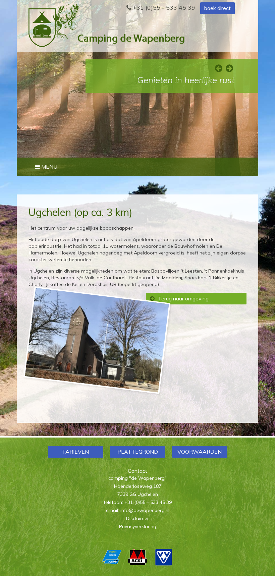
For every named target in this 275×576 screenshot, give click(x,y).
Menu (48, 166)
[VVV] (163, 564)
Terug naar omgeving (183, 298)
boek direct (217, 8)
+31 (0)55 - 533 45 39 (163, 7)
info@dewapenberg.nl (144, 510)
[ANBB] (111, 564)
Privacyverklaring (137, 526)
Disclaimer (137, 518)
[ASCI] (137, 564)
